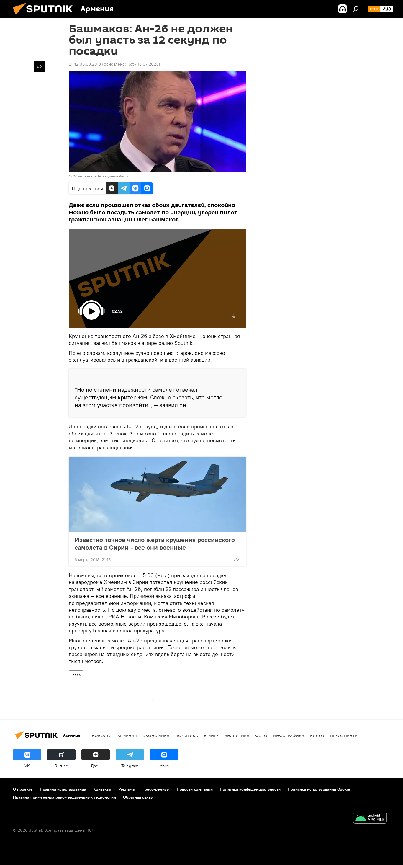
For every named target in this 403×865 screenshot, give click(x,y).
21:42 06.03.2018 (85, 64)
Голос (76, 675)
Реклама (126, 789)
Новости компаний (195, 789)
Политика (186, 735)
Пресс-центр (343, 735)
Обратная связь (138, 797)
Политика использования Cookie (319, 789)
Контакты (102, 789)
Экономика (156, 735)
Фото (261, 735)
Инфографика (288, 735)
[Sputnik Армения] (45, 16)
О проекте (23, 789)
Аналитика (237, 735)
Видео (317, 735)
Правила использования (63, 789)
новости (102, 735)
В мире (211, 735)
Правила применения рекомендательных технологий (64, 797)
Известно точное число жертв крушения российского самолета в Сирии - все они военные (155, 543)
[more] (237, 559)
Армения (127, 735)
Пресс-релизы (156, 789)
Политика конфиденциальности (250, 789)
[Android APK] (370, 818)
